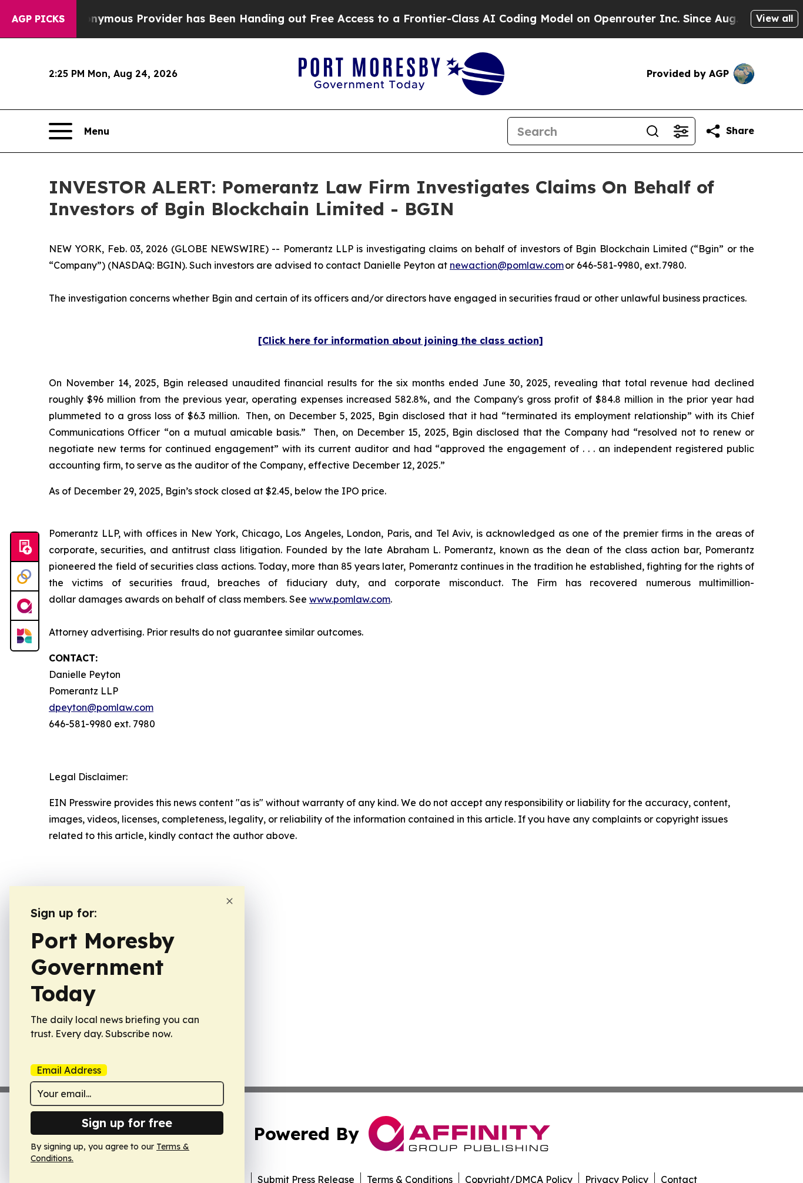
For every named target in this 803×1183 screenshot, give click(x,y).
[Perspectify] (24, 577)
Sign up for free (127, 1122)
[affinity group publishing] (24, 606)
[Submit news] (24, 547)
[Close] (229, 901)
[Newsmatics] (24, 635)
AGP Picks (38, 19)
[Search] (652, 131)
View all (774, 18)
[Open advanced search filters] (681, 131)
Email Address (68, 1070)
